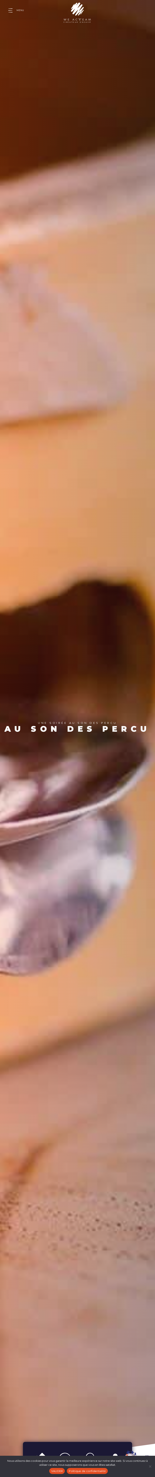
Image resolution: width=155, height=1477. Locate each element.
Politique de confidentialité (87, 1471)
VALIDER (57, 1471)
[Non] (150, 1466)
